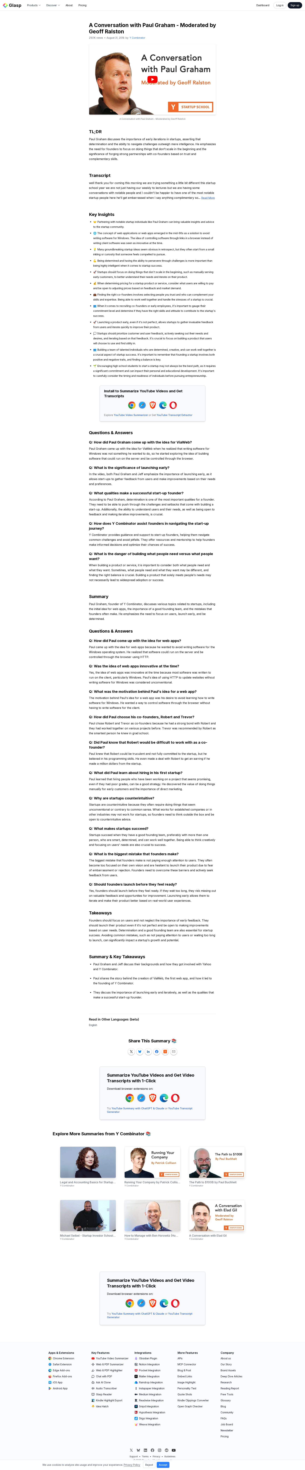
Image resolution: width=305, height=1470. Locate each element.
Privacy (156, 1456)
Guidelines (169, 1456)
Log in (279, 5)
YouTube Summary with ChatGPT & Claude (138, 1108)
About (69, 5)
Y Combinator (137, 37)
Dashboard (262, 5)
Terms (145, 1456)
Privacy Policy (132, 1464)
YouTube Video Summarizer (131, 414)
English (93, 1024)
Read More (208, 198)
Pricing (82, 5)
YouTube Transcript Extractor (174, 414)
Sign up (295, 5)
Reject (149, 1464)
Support (134, 1456)
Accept (163, 1464)
